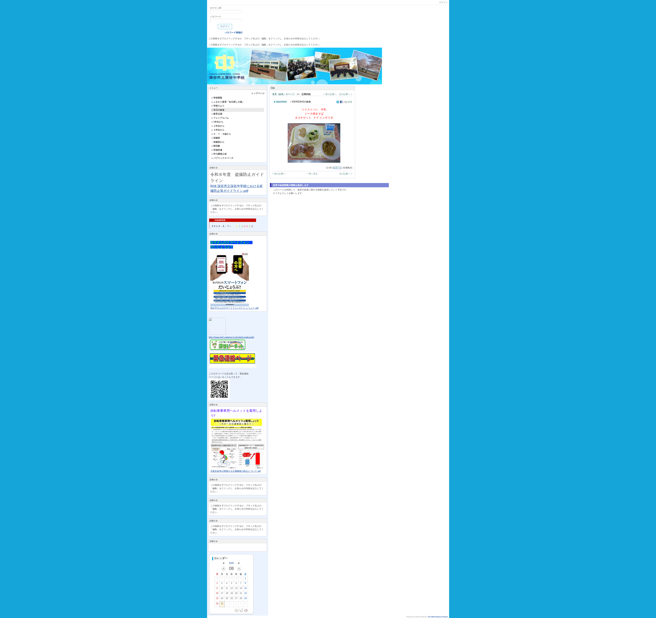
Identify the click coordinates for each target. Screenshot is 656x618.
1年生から (218, 122)
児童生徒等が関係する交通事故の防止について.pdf (235, 471)
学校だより (218, 105)
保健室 (216, 138)
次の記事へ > (345, 94)
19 (231, 593)
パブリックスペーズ (223, 158)
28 (227, 578)
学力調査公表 (220, 154)
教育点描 (217, 114)
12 (231, 588)
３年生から (218, 130)
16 (217, 593)
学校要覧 (217, 97)
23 (217, 598)
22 (245, 593)
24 (222, 598)
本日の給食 (218, 110)
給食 (350, 102)
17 (222, 593)
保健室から (218, 142)
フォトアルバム (221, 118)
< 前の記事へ (330, 94)
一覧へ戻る (312, 173)
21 (241, 593)
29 (231, 578)
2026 (231, 563)
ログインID (215, 8)
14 (241, 588)
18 (227, 593)
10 (222, 588)
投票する (337, 168)
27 (222, 578)
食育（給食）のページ (283, 94)
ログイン (443, 2)
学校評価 (217, 150)
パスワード (215, 16)
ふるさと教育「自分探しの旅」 (228, 102)
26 (217, 578)
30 (236, 578)
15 (245, 588)
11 (227, 588)
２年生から (218, 126)
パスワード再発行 (234, 32)
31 (241, 578)
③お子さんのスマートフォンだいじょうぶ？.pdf (234, 308)
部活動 (216, 146)
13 (236, 588)
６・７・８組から (222, 134)
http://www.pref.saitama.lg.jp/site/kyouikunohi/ (231, 337)
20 (236, 593)
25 (227, 598)
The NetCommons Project (438, 617)
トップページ (257, 93)
